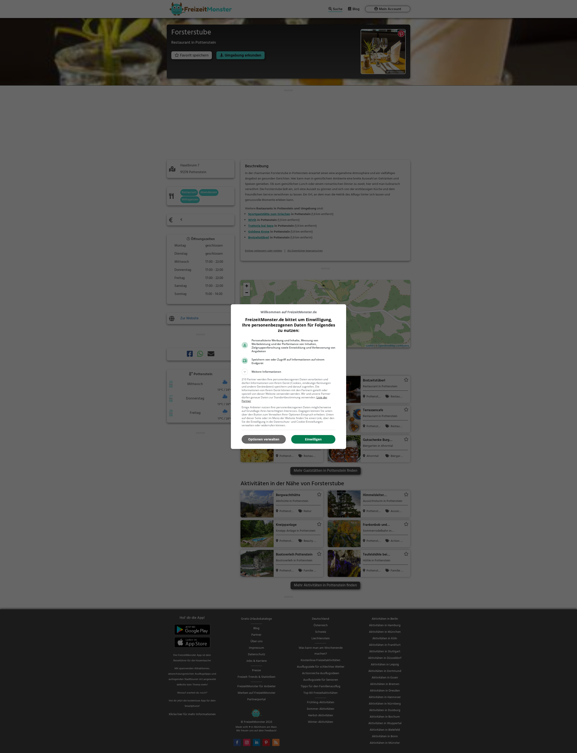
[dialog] (288, 376)
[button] (288, 372)
